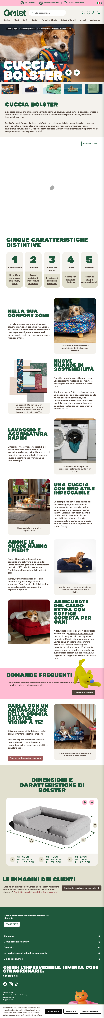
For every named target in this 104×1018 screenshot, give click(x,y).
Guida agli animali (13, 959)
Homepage (12, 29)
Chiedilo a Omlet (83, 692)
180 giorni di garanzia (51, 2)
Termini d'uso (8, 992)
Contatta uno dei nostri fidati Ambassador (36, 892)
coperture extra (16, 455)
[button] (68, 72)
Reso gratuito (30, 2)
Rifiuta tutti (71, 1011)
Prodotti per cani (28, 29)
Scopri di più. (10, 975)
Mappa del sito (8, 1000)
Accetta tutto (53, 1011)
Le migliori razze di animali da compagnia (25, 953)
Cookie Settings (8, 997)
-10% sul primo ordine (76, 2)
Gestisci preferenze (90, 1011)
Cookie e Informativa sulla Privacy (15, 995)
